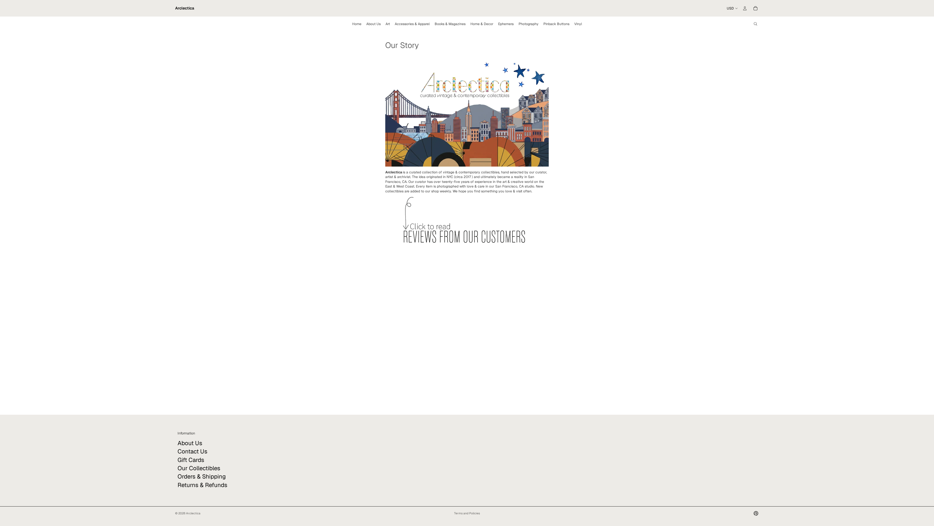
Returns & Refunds (202, 485)
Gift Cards (191, 459)
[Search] (755, 24)
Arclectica (193, 513)
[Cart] (755, 8)
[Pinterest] (756, 513)
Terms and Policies (467, 513)
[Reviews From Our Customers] (467, 222)
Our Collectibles (199, 468)
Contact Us (192, 451)
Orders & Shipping (202, 476)
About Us (190, 443)
